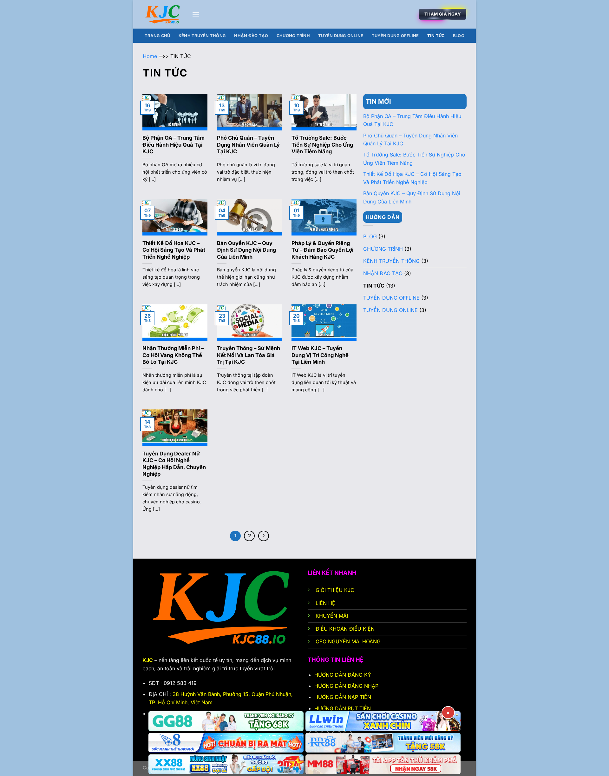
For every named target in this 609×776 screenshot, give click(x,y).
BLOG (458, 35)
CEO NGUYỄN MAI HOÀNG (348, 641)
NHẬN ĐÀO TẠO (251, 35)
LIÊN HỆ (326, 603)
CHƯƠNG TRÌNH (293, 35)
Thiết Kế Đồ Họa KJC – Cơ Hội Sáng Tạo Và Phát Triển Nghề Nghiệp (173, 250)
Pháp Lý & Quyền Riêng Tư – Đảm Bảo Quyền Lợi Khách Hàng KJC (322, 250)
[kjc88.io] (162, 14)
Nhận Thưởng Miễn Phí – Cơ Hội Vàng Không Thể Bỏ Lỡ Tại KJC (173, 355)
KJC (147, 660)
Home (150, 56)
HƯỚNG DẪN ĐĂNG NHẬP (346, 686)
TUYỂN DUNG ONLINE (340, 35)
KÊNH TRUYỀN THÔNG (202, 35)
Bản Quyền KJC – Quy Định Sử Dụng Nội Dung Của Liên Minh (246, 250)
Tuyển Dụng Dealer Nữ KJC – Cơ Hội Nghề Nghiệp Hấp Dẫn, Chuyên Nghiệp (174, 463)
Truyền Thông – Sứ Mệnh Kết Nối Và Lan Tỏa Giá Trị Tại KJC (248, 355)
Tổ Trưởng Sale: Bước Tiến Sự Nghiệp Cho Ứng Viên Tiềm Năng (322, 145)
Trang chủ (157, 35)
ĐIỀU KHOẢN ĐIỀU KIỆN (345, 629)
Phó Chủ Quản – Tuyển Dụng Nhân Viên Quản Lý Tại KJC (248, 145)
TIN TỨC (436, 35)
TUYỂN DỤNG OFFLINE (395, 35)
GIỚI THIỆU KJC (335, 590)
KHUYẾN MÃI (333, 616)
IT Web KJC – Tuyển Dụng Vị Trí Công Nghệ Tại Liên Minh (320, 355)
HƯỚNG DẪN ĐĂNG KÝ (343, 675)
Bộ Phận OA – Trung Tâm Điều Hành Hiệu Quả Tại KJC (173, 145)
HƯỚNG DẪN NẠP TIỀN (342, 697)
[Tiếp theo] (263, 536)
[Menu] (196, 14)
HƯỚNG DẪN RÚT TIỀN (342, 708)
